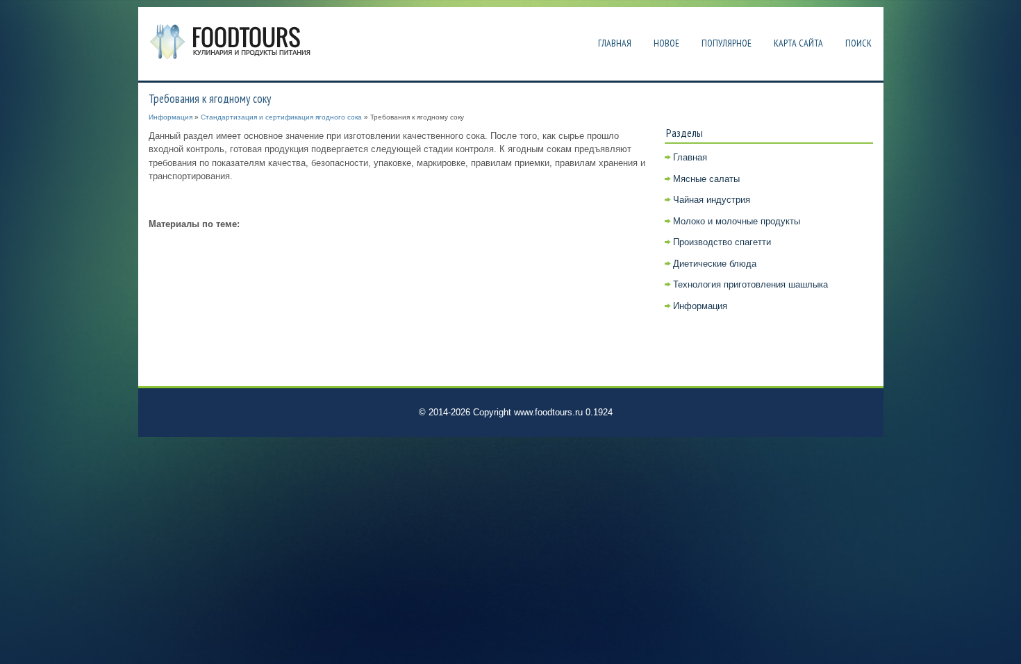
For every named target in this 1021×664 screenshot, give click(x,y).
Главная (614, 43)
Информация (170, 117)
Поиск (858, 43)
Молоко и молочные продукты (736, 221)
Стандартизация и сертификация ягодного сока (281, 117)
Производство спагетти (722, 242)
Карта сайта (798, 43)
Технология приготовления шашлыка (750, 284)
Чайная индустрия (711, 199)
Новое (666, 43)
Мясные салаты (706, 179)
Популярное (727, 43)
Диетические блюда (714, 263)
